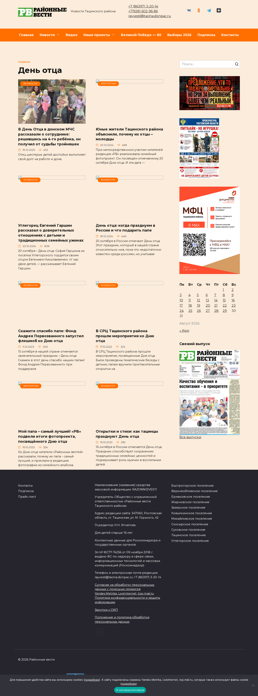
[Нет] (253, 685)
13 (207, 300)
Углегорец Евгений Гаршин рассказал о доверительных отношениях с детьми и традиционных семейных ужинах (50, 232)
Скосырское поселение (189, 524)
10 (181, 300)
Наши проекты (96, 35)
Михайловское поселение (191, 518)
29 (225, 311)
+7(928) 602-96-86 (143, 11)
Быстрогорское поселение (192, 485)
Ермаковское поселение (190, 496)
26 (199, 311)
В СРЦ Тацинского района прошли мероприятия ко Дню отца (125, 336)
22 (225, 305)
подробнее (92, 679)
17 (181, 305)
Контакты (230, 35)
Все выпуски (190, 437)
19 (198, 305)
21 (215, 305)
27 (208, 311)
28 (216, 311)
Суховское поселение (188, 530)
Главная (26, 35)
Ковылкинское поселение (191, 513)
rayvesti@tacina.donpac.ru (149, 16)
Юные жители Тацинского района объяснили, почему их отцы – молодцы (129, 134)
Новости (47, 35)
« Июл (184, 331)
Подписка (206, 35)
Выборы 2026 (179, 35)
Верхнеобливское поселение (194, 491)
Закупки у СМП (106, 610)
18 (190, 305)
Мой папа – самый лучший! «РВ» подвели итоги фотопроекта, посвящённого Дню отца (49, 436)
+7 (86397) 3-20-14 (143, 6)
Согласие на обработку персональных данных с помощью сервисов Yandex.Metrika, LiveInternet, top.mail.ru (124, 589)
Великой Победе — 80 (141, 35)
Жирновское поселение (190, 502)
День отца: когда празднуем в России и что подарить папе (125, 228)
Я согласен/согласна (130, 690)
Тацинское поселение (188, 535)
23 (234, 305)
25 (190, 311)
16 (233, 300)
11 (189, 300)
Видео (71, 35)
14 (215, 300)
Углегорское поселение (190, 541)
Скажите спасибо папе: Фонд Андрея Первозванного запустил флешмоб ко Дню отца (51, 336)
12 (198, 300)
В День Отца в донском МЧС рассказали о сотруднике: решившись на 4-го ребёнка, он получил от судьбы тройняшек (49, 136)
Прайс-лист (27, 496)
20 (208, 305)
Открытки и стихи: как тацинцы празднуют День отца (127, 433)
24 (182, 311)
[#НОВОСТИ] (52, 121)
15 (224, 300)
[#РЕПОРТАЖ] (129, 121)
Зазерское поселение (188, 507)
